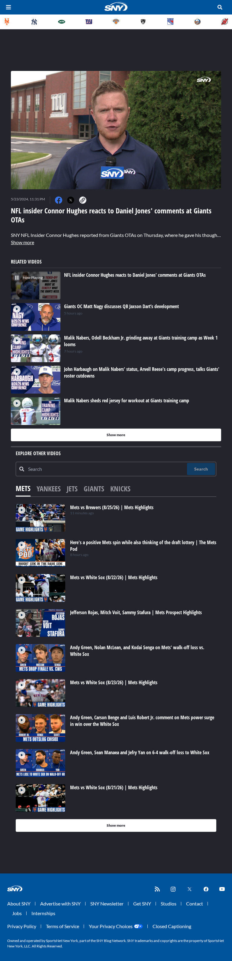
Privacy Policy (21, 926)
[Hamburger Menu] (8, 7)
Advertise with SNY (60, 903)
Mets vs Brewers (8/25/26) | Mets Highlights (111, 507)
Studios (168, 903)
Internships (43, 913)
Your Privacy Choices (111, 926)
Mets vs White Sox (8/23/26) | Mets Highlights (113, 682)
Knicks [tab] (120, 488)
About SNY (19, 903)
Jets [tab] (72, 488)
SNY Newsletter (107, 903)
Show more (22, 242)
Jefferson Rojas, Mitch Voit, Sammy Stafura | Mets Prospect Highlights (136, 612)
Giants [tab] (94, 488)
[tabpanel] (116, 668)
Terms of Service (62, 926)
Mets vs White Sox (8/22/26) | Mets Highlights (113, 577)
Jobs (17, 913)
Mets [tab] (23, 488)
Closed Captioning (172, 926)
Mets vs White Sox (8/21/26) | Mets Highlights (113, 787)
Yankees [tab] (49, 488)
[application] (116, 130)
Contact (194, 903)
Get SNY (142, 903)
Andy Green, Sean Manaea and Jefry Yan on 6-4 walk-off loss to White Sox (139, 752)
